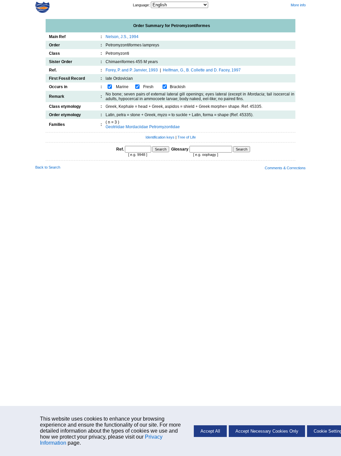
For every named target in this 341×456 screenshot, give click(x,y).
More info (298, 5)
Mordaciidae (137, 127)
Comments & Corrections (285, 168)
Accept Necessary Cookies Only (266, 431)
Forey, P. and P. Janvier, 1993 (132, 70)
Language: (142, 5)
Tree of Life (186, 137)
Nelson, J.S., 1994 (122, 36)
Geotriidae (115, 127)
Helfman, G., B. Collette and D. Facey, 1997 (202, 70)
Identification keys (160, 137)
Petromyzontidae (164, 127)
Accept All (210, 431)
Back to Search (47, 167)
